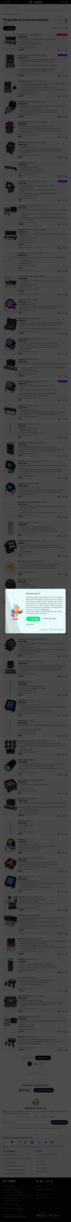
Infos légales (43, 629)
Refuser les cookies (49, 618)
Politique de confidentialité (57, 629)
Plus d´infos (30, 624)
